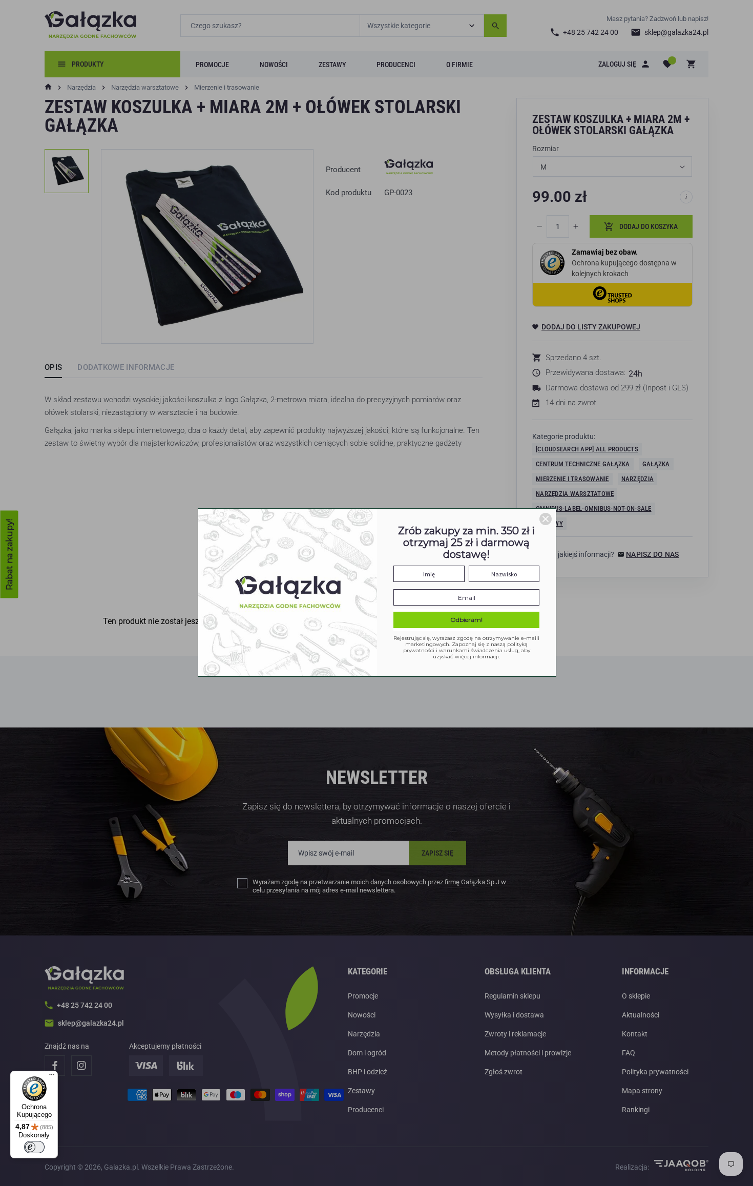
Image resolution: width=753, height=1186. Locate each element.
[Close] (545, 519)
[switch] (34, 1147)
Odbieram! (466, 619)
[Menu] (52, 1077)
